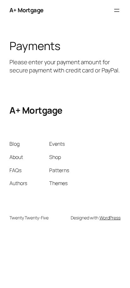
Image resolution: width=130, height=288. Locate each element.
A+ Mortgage (26, 10)
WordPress (110, 218)
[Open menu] (117, 10)
